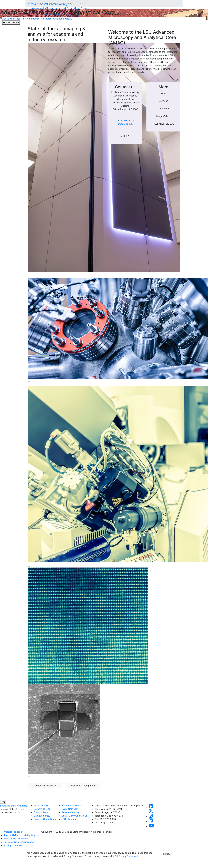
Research (47, 18)
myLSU (36, 14)
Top (3, 801)
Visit (57, 14)
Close (127, 14)
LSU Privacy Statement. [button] (126, 856)
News (163, 93)
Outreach (59, 18)
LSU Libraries (68, 819)
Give (67, 14)
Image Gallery (163, 116)
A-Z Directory (41, 805)
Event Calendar (69, 808)
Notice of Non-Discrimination (19, 842)
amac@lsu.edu (125, 123)
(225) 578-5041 (125, 120)
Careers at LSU (42, 808)
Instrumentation (31, 18)
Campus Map (41, 812)
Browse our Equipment (83, 785)
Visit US (125, 136)
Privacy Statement (13, 845)
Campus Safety (42, 815)
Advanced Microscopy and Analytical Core (58, 8)
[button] (151, 807)
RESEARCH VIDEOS (163, 123)
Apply (48, 14)
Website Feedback (13, 831)
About (5, 18)
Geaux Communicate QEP (75, 815)
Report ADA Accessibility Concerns (22, 835)
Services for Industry (45, 785)
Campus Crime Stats (45, 819)
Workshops (163, 108)
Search (80, 14)
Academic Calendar (71, 805)
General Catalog (70, 812)
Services (16, 18)
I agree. (166, 853)
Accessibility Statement (16, 838)
